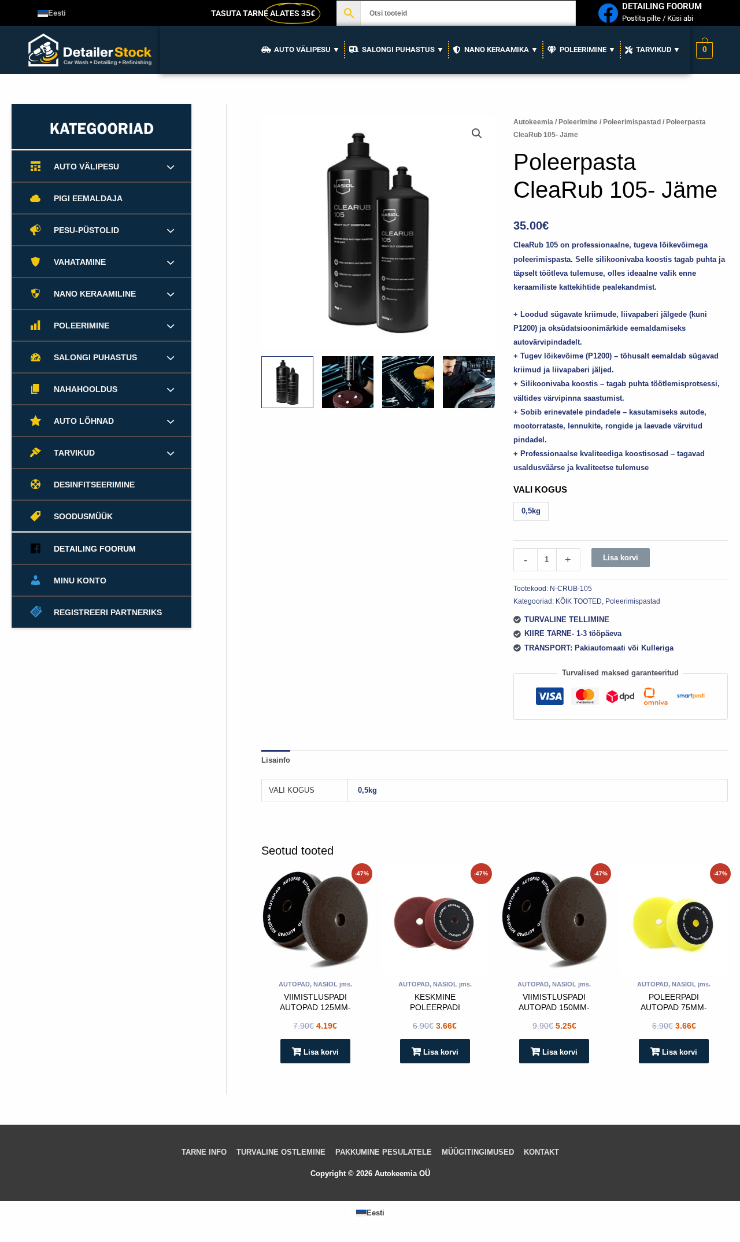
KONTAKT (541, 1152)
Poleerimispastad (632, 122)
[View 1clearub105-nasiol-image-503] (348, 382)
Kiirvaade (315, 966)
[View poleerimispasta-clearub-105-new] (287, 382)
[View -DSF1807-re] (469, 382)
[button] (477, 133)
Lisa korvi (620, 557)
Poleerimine (578, 122)
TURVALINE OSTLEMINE (280, 1152)
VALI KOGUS (540, 489)
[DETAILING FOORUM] (608, 13)
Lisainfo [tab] (275, 760)
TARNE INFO (204, 1152)
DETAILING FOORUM (662, 6)
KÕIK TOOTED (579, 601)
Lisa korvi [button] (321, 1052)
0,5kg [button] (531, 511)
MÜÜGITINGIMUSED (478, 1152)
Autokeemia (533, 122)
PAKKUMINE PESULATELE (383, 1152)
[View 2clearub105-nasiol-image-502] (408, 382)
